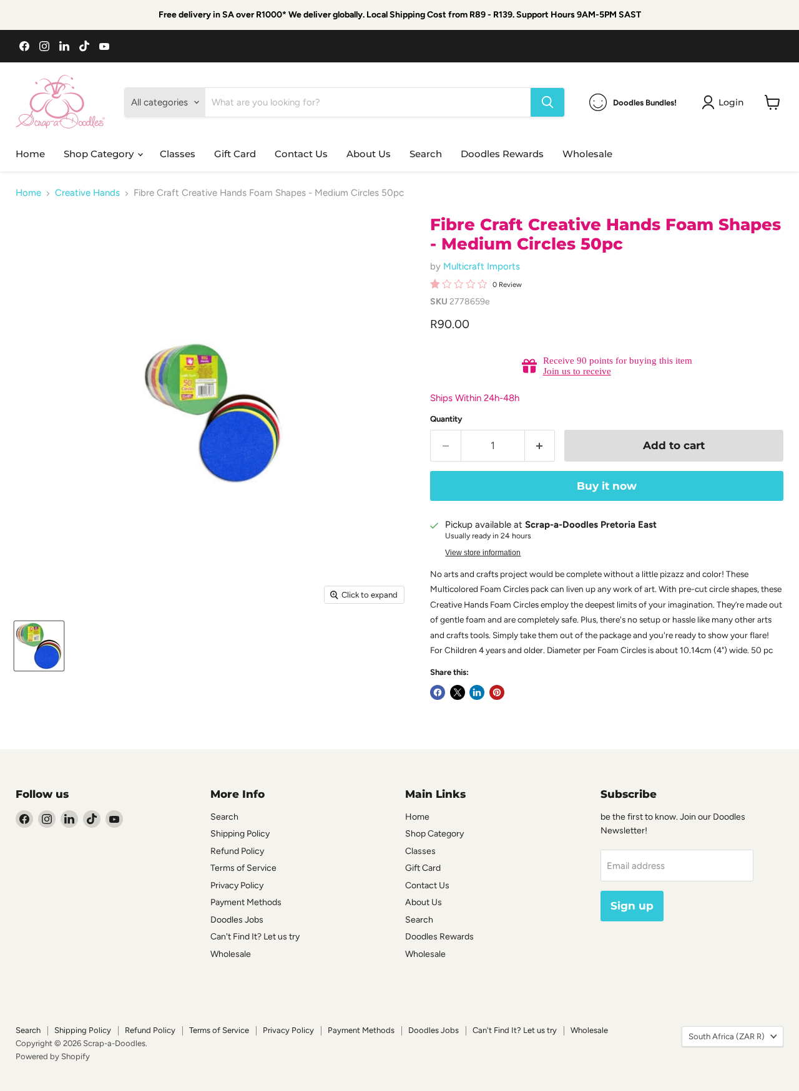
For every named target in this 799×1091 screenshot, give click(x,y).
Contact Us (301, 154)
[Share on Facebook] (437, 692)
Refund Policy (237, 851)
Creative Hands (87, 193)
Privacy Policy (236, 885)
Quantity (446, 419)
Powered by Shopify (53, 1056)
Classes (177, 154)
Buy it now (607, 486)
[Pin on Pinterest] (496, 692)
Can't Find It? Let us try (255, 936)
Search (425, 154)
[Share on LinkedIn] (476, 692)
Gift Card (235, 154)
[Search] (547, 102)
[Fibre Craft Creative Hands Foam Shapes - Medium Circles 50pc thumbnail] (39, 646)
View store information (483, 552)
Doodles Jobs (236, 919)
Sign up (632, 905)
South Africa (727, 1036)
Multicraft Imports (481, 266)
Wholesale (587, 154)
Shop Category (100, 154)
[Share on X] (457, 692)
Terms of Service (243, 868)
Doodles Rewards (502, 154)
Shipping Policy (240, 833)
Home (30, 154)
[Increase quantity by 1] (540, 446)
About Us (368, 154)
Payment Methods (246, 902)
